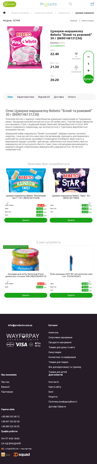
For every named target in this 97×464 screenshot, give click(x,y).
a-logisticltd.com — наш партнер (18, 449)
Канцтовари (54, 352)
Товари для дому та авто (61, 347)
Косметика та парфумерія (62, 357)
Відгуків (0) (44, 97)
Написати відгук (88, 20)
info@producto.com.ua (20, 325)
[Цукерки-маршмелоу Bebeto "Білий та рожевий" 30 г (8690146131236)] (25, 47)
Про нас (5, 382)
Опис (10, 97)
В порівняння (76, 71)
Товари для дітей (57, 372)
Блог (50, 391)
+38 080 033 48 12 (10, 416)
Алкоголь (53, 332)
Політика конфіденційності (62, 401)
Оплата (72, 97)
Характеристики (25, 97)
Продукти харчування (59, 342)
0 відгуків (73, 20)
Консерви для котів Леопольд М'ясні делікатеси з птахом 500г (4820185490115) (25, 275)
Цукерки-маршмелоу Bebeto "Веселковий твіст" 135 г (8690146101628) (26, 197)
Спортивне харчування (60, 337)
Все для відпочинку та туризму (64, 367)
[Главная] (4, 13)
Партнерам (7, 391)
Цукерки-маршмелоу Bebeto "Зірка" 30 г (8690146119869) (71, 197)
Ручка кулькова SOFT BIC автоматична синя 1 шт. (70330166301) (71, 275)
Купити (88, 79)
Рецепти (52, 396)
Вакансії (5, 387)
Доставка (59, 97)
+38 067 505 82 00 (10, 421)
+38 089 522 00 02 (10, 426)
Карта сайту (54, 387)
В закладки (76, 58)
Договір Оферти (57, 406)
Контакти (53, 382)
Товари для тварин (58, 362)
